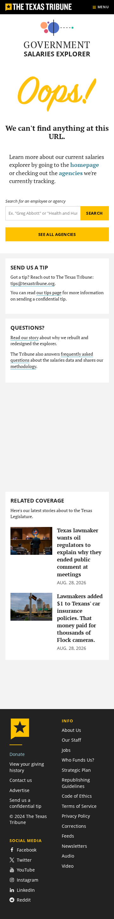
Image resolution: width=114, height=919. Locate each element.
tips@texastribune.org (32, 283)
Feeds (68, 836)
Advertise (19, 790)
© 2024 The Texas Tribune (28, 819)
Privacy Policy (76, 816)
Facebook (26, 850)
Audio (68, 856)
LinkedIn (26, 890)
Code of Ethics (77, 796)
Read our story (24, 337)
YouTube (26, 870)
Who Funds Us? (78, 760)
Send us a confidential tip (25, 803)
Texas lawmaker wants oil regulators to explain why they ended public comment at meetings (79, 552)
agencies (71, 173)
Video (67, 866)
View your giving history (27, 767)
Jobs (66, 750)
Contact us (21, 780)
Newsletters (74, 846)
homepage (84, 164)
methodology (23, 366)
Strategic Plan (76, 770)
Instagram (27, 880)
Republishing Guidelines (76, 783)
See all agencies (57, 234)
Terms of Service (79, 806)
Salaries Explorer (57, 54)
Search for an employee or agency (35, 201)
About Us (71, 730)
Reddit (24, 900)
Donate (17, 754)
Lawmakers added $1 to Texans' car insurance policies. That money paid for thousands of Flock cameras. (80, 618)
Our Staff (71, 740)
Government (56, 45)
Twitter (24, 860)
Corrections (74, 826)
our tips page (48, 292)
